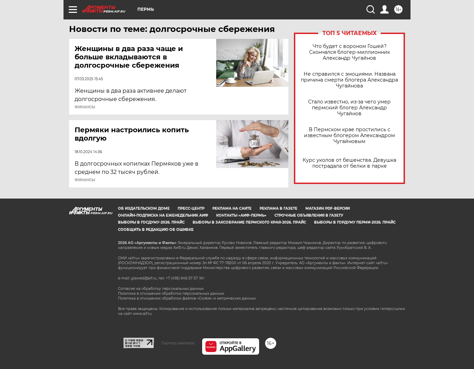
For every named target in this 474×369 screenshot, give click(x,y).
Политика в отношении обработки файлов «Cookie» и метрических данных (187, 298)
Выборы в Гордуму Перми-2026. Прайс (355, 222)
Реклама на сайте (232, 208)
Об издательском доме (144, 208)
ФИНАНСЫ (85, 107)
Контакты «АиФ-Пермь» (241, 215)
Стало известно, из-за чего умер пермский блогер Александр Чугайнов (349, 108)
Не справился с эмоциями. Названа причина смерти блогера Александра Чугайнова (349, 80)
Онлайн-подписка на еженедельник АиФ (163, 215)
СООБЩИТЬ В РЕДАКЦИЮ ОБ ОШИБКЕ (156, 229)
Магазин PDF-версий (327, 208)
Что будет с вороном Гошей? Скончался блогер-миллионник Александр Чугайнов (349, 52)
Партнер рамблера (177, 343)
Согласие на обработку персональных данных (161, 288)
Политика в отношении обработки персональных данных (171, 293)
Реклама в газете (278, 208)
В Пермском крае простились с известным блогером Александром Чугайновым (349, 135)
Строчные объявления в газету (308, 215)
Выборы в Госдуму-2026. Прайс (151, 222)
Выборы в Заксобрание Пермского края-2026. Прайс (249, 222)
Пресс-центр (191, 208)
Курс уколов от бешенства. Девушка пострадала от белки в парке (349, 163)
